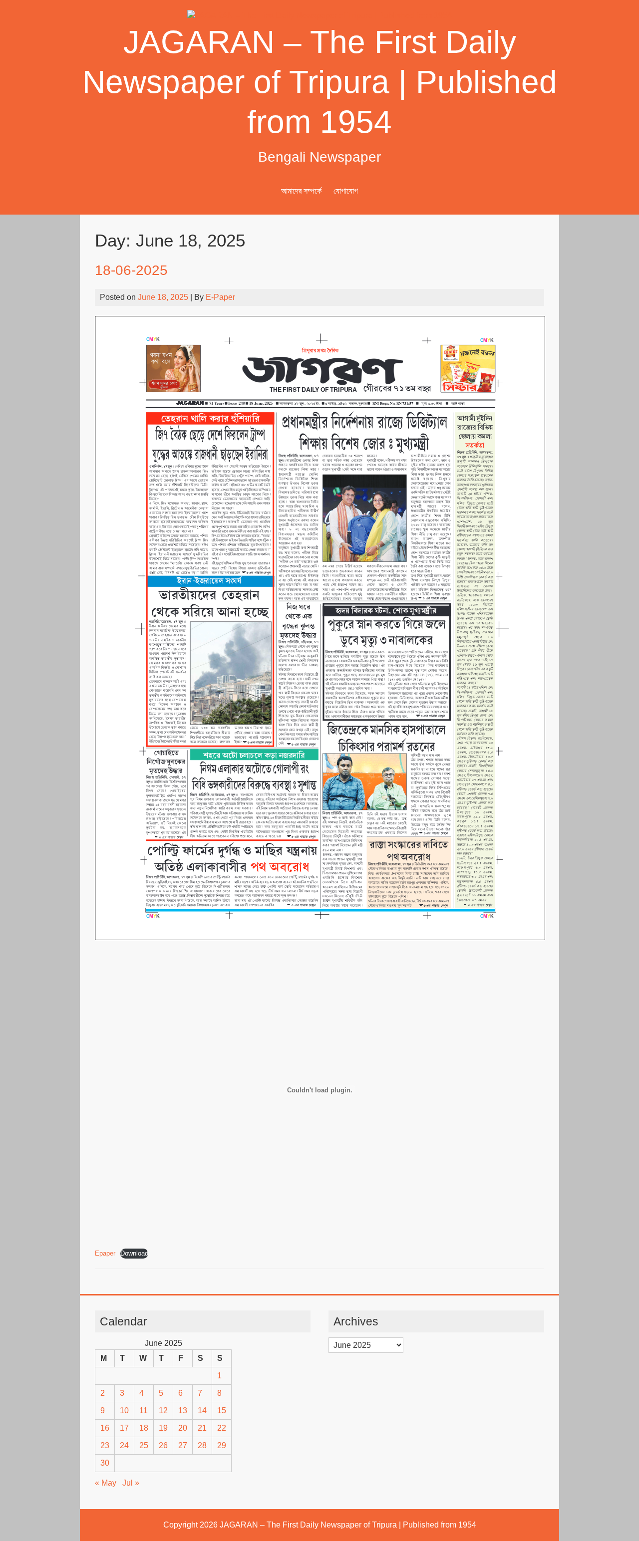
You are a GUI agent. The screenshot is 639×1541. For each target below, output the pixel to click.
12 (163, 1410)
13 (182, 1410)
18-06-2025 (131, 270)
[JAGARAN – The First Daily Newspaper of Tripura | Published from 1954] (319, 15)
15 (221, 1410)
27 (182, 1445)
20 (182, 1428)
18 (143, 1428)
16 (104, 1428)
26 (163, 1445)
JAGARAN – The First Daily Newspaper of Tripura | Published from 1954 (319, 82)
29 (221, 1445)
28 (202, 1445)
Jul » (130, 1483)
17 (124, 1428)
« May (105, 1483)
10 (124, 1410)
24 (124, 1445)
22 (221, 1428)
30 (104, 1463)
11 (143, 1410)
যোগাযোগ (345, 191)
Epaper (105, 1253)
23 (104, 1445)
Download (134, 1253)
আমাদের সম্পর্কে (301, 191)
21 (202, 1428)
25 (143, 1445)
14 (202, 1410)
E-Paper (220, 297)
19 (163, 1428)
